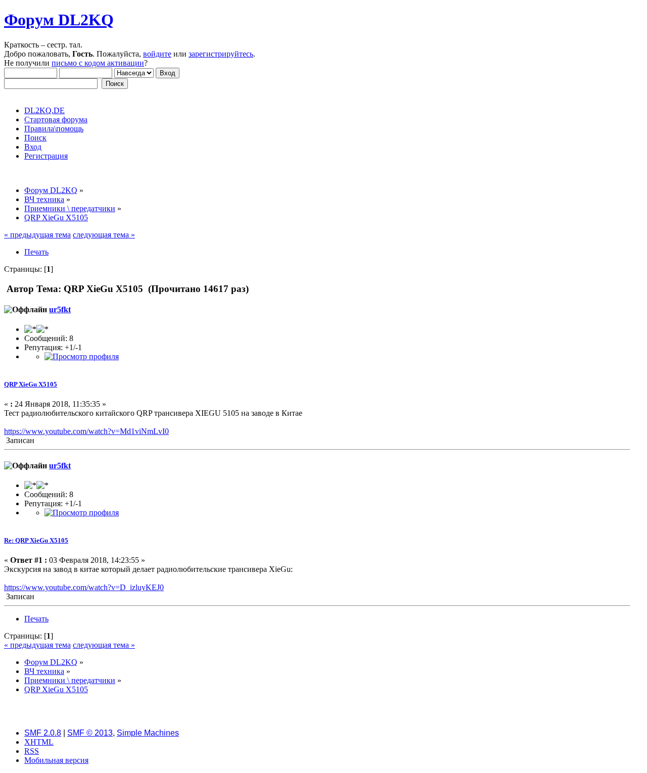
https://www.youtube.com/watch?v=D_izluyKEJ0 (84, 587)
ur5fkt (60, 309)
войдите (157, 54)
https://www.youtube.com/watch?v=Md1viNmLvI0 (86, 431)
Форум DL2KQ (59, 20)
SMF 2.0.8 (42, 733)
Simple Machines (148, 733)
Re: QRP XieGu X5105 (36, 540)
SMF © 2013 (90, 733)
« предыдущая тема (37, 234)
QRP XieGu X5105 (30, 384)
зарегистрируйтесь (221, 54)
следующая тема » (104, 234)
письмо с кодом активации (98, 63)
